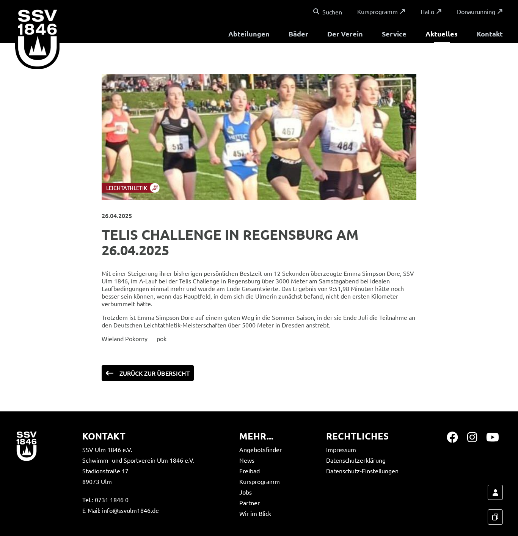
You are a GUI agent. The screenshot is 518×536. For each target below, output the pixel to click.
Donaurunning (476, 11)
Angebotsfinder (260, 449)
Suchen (332, 12)
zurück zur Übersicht (154, 373)
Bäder (298, 33)
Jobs (245, 492)
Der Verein (345, 33)
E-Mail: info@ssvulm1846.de (120, 510)
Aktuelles (441, 33)
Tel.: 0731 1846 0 (105, 499)
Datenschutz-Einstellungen (362, 470)
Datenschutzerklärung (356, 460)
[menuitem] (248, 35)
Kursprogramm (377, 11)
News (246, 460)
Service (394, 33)
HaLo (427, 11)
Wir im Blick (255, 513)
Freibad (249, 470)
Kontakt (490, 33)
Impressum (341, 449)
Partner (249, 502)
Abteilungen (249, 33)
